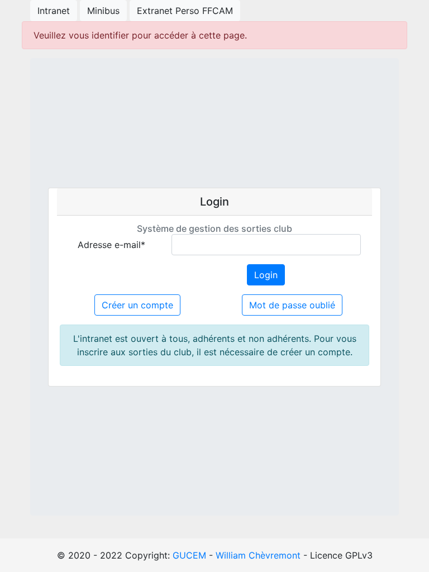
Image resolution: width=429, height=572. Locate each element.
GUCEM (189, 555)
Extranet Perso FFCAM (185, 10)
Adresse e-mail (111, 244)
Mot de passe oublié (292, 305)
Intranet (53, 10)
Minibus (103, 10)
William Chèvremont (258, 555)
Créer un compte (137, 305)
